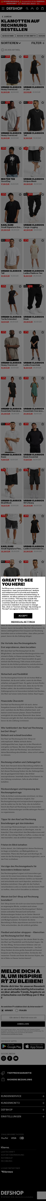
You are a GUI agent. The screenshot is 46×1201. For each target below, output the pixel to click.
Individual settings (23, 622)
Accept (23, 615)
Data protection (31, 609)
